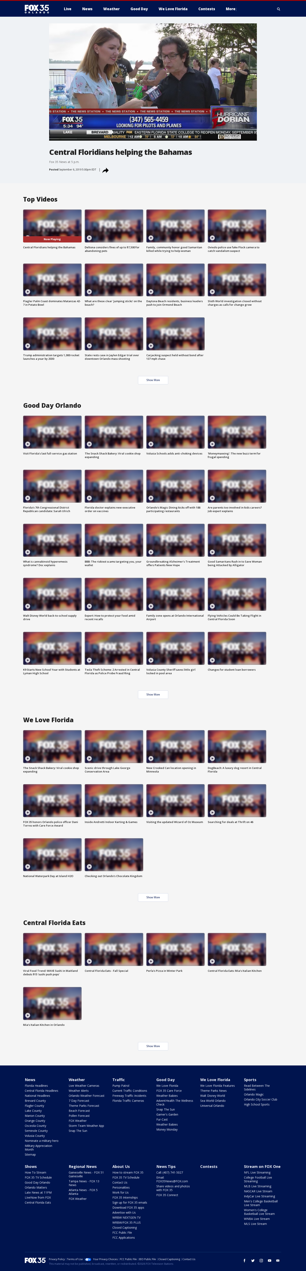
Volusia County (35, 1136)
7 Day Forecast (79, 1101)
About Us (121, 1166)
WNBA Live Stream (257, 1219)
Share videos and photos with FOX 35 (173, 1188)
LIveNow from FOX (38, 1197)
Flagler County (34, 1106)
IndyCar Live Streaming (259, 1196)
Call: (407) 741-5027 (169, 1172)
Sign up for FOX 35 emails (129, 1202)
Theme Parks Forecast (84, 1106)
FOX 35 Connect (167, 1195)
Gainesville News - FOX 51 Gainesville (86, 1174)
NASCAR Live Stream (258, 1191)
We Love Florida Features (217, 1086)
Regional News (83, 1166)
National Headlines (37, 1096)
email (278, 1260)
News (30, 1079)
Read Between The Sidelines (257, 1087)
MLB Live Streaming (257, 1186)
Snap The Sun (78, 1131)
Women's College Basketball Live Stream (259, 1212)
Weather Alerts (79, 1091)
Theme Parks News (213, 1091)
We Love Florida (167, 1086)
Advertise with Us (124, 1212)
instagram (261, 1260)
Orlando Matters (36, 1187)
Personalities (121, 1187)
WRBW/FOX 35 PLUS (126, 1222)
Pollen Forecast (79, 1116)
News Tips (165, 1166)
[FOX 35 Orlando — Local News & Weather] (38, 9)
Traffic (118, 1079)
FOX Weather (78, 1121)
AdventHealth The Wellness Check (174, 1102)
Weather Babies (167, 1096)
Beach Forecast (79, 1111)
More (230, 8)
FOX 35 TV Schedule (38, 1177)
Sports (250, 1079)
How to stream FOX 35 (127, 1172)
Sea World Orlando (213, 1101)
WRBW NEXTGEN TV (126, 1217)
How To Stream (35, 1172)
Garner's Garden (167, 1114)
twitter (253, 1260)
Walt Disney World (212, 1096)
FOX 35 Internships (125, 1197)
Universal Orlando (212, 1106)
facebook (244, 1260)
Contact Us (119, 1182)
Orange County (35, 1121)
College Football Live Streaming (258, 1179)
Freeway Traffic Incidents (129, 1096)
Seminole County (36, 1131)
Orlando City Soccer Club (260, 1099)
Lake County (33, 1111)
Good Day (165, 1079)
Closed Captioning (124, 1227)
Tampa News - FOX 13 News (84, 1183)
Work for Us (120, 1192)
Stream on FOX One (262, 1166)
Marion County (35, 1116)
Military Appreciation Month (38, 1147)
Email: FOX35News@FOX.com (172, 1179)
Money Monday (167, 1129)
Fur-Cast (162, 1119)
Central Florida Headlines (41, 1091)
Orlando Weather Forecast (86, 1096)
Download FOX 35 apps (128, 1207)
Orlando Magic (254, 1094)
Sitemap (30, 1154)
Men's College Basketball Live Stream (261, 1203)
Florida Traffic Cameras (128, 1101)
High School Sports (257, 1104)
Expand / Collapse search (278, 9)
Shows (31, 1166)
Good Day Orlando (37, 1182)
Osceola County (35, 1126)
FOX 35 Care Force (169, 1091)
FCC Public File (122, 1232)
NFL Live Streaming (257, 1172)
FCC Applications (123, 1237)
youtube (269, 1260)
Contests (208, 1166)
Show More (153, 380)
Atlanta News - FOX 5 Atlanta (83, 1192)
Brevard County (35, 1101)
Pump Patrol (120, 1086)
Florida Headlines (36, 1086)
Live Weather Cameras (84, 1086)
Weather (77, 1079)
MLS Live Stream (255, 1224)
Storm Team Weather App (86, 1126)
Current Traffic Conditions (129, 1091)
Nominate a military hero (41, 1141)
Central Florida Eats (38, 1202)
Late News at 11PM (38, 1192)
